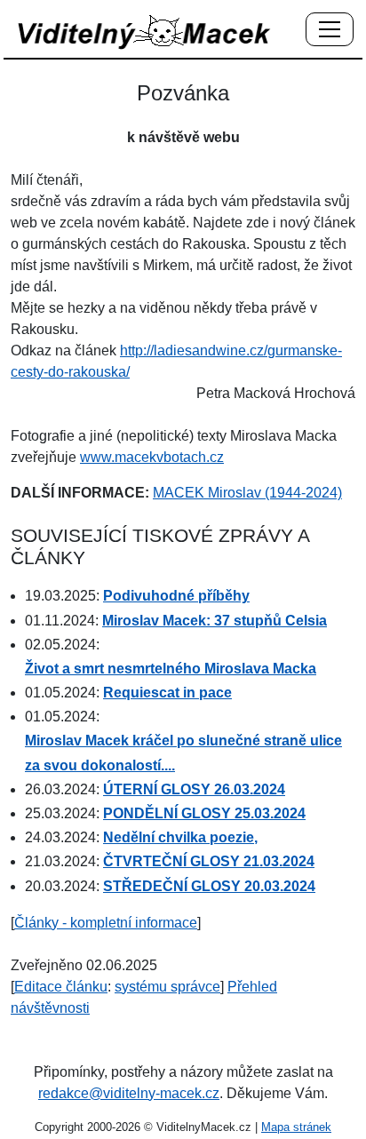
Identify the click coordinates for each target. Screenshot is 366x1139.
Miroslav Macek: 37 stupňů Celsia (214, 620)
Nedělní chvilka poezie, (180, 837)
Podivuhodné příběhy (176, 595)
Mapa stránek (296, 1127)
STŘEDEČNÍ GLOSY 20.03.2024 (209, 886)
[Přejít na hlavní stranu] (144, 31)
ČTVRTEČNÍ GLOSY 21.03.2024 (208, 861)
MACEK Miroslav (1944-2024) (247, 492)
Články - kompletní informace (105, 922)
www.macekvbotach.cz (152, 457)
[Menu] (329, 30)
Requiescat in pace (167, 692)
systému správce (167, 986)
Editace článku (60, 986)
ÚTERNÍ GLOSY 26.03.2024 (194, 789)
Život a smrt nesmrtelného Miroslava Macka (170, 668)
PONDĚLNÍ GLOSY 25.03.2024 (204, 813)
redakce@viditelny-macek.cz (128, 1093)
